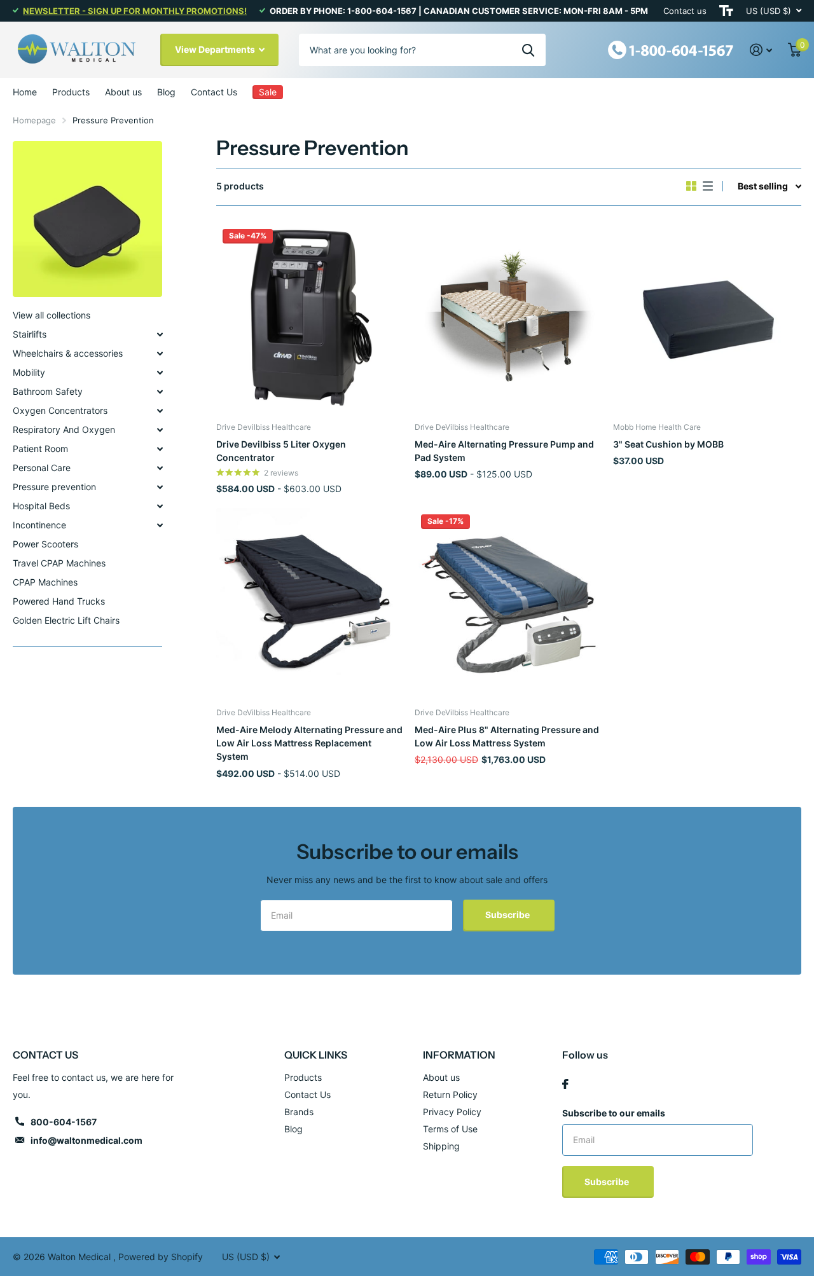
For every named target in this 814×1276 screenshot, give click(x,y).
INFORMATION (459, 1054)
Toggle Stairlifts (159, 334)
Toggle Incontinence (159, 525)
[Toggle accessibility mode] (726, 11)
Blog (166, 91)
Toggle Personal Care (159, 468)
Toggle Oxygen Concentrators (159, 410)
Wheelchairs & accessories (68, 353)
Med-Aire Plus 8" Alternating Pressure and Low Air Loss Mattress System (507, 736)
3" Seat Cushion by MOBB (668, 444)
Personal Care (42, 467)
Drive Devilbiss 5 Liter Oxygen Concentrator (281, 451)
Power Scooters (45, 544)
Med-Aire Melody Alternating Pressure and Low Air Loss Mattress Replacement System (309, 743)
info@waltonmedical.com (86, 1140)
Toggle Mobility (159, 372)
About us (123, 91)
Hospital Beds (41, 505)
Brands (299, 1111)
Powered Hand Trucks (59, 601)
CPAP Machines (45, 582)
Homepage (34, 120)
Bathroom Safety (48, 391)
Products (71, 91)
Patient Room (40, 448)
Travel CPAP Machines (59, 563)
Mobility (29, 372)
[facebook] (565, 1084)
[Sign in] (761, 50)
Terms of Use (450, 1128)
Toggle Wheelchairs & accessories (159, 353)
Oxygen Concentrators (60, 410)
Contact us (685, 11)
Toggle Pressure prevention (159, 487)
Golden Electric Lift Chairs (66, 620)
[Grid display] (691, 186)
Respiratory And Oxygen (64, 429)
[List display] (708, 186)
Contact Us (214, 91)
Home (25, 91)
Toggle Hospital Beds (159, 506)
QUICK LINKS (315, 1054)
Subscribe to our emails (613, 1113)
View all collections (51, 315)
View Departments (216, 49)
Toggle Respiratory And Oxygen (159, 429)
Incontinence (39, 524)
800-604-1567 (64, 1121)
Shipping (441, 1146)
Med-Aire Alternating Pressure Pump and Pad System (504, 451)
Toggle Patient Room (159, 449)
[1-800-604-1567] (671, 48)
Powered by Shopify (160, 1256)
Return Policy (450, 1094)
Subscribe (508, 914)
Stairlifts (29, 334)
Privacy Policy (452, 1111)
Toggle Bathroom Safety (159, 391)
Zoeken (528, 49)
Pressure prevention (54, 486)
